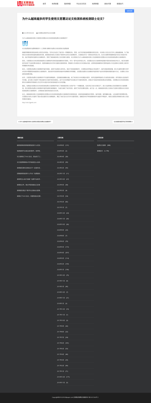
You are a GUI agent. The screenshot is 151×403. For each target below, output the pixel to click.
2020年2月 (60, 264)
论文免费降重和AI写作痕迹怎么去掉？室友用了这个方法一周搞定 (29, 162)
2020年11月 (61, 219)
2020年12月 (61, 213)
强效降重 (67, 4)
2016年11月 (61, 382)
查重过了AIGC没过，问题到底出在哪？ (29, 196)
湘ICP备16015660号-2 (92, 397)
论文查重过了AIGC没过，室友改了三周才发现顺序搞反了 (29, 156)
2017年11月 (61, 315)
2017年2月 (60, 366)
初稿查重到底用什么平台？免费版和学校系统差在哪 (29, 173)
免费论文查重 (101, 145)
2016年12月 (61, 377)
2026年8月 (60, 145)
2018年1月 (60, 303)
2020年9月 (60, 230)
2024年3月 (60, 162)
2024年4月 (60, 156)
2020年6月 (60, 241)
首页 (44, 4)
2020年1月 (60, 269)
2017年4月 (60, 354)
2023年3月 (60, 190)
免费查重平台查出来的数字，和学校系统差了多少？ (29, 151)
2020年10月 (61, 224)
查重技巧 (120, 4)
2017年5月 (60, 349)
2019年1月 (60, 286)
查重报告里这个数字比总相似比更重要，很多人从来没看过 (29, 190)
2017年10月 (61, 320)
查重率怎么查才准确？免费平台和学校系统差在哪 (29, 179)
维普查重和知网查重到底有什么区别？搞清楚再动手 (29, 145)
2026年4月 (60, 151)
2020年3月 (60, 258)
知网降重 (95, 4)
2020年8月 (60, 236)
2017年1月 (60, 371)
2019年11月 (61, 281)
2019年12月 (61, 275)
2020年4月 (60, 253)
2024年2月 (60, 168)
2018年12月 (61, 292)
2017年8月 (60, 332)
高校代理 (107, 4)
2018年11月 (61, 298)
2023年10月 (61, 179)
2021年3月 (60, 196)
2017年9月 (60, 326)
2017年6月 (60, 343)
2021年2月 (60, 202)
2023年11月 (61, 173)
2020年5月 (60, 247)
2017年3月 (60, 360)
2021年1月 (60, 207)
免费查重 (55, 4)
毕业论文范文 (81, 4)
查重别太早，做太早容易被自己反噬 (28, 185)
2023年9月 (60, 185)
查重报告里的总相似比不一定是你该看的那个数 (29, 168)
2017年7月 (60, 337)
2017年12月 (61, 309)
